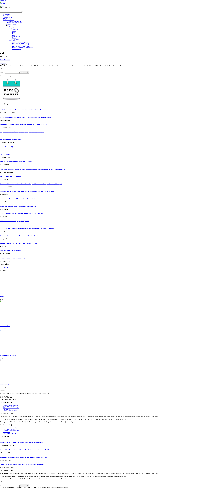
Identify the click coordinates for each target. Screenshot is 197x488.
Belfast (14, 31)
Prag (13, 35)
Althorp (2, 296)
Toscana (14, 38)
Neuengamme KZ (4, 384)
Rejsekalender (6, 14)
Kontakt (5, 18)
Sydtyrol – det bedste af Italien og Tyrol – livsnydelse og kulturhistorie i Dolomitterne (22, 132)
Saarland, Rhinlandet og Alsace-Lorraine (10, 139)
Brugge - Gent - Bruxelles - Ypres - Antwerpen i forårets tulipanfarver (18, 206)
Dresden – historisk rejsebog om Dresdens (22, 47)
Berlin (13, 32)
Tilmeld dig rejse (7, 15)
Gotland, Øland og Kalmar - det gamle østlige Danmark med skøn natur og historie (21, 213)
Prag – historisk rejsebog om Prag (20, 43)
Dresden (14, 33)
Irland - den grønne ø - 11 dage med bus (10, 250)
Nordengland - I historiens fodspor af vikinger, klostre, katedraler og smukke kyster (22, 109)
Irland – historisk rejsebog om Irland (21, 46)
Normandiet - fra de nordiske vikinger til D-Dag (12, 258)
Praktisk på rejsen (7, 17)
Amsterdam (15, 29)
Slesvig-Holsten (16, 36)
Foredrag (11, 26)
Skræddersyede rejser (11, 24)
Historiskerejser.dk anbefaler (10, 410)
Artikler (11, 28)
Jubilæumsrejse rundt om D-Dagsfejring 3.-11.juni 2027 (14, 221)
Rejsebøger (12, 40)
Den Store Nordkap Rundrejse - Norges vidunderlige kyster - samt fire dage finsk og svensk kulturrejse (27, 228)
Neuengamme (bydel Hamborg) (8, 355)
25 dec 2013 (3, 63)
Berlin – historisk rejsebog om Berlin (21, 42)
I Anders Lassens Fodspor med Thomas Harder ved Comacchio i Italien (18, 198)
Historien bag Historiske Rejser (13, 21)
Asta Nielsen (5, 60)
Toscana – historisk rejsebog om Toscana (22, 44)
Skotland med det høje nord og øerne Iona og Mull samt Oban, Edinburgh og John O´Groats (24, 124)
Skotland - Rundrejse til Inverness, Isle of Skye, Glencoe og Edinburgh (18, 243)
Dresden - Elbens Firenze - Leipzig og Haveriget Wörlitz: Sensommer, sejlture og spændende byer (25, 117)
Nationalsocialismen (5, 326)
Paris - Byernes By (5, 154)
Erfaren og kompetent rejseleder (14, 22)
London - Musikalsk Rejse (7, 146)
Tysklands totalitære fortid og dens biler (10, 176)
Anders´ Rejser (6, 409)
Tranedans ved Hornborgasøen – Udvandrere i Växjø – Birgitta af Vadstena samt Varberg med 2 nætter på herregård (31, 184)
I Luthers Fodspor (16, 49)
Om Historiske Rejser (8, 20)
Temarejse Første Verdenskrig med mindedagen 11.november (16, 161)
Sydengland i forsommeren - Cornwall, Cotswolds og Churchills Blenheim (19, 235)
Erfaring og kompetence (9, 406)
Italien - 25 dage (4, 267)
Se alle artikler (15, 39)
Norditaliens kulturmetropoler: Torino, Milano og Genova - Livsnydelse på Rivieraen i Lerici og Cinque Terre (28, 191)
